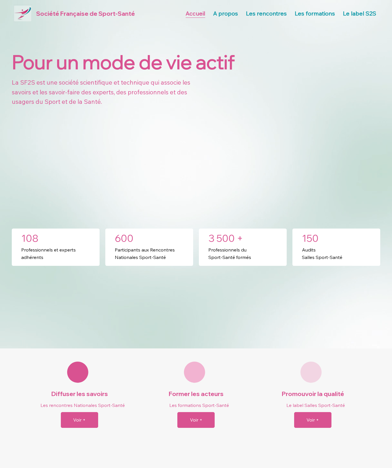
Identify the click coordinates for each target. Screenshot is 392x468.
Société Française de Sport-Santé (85, 13)
